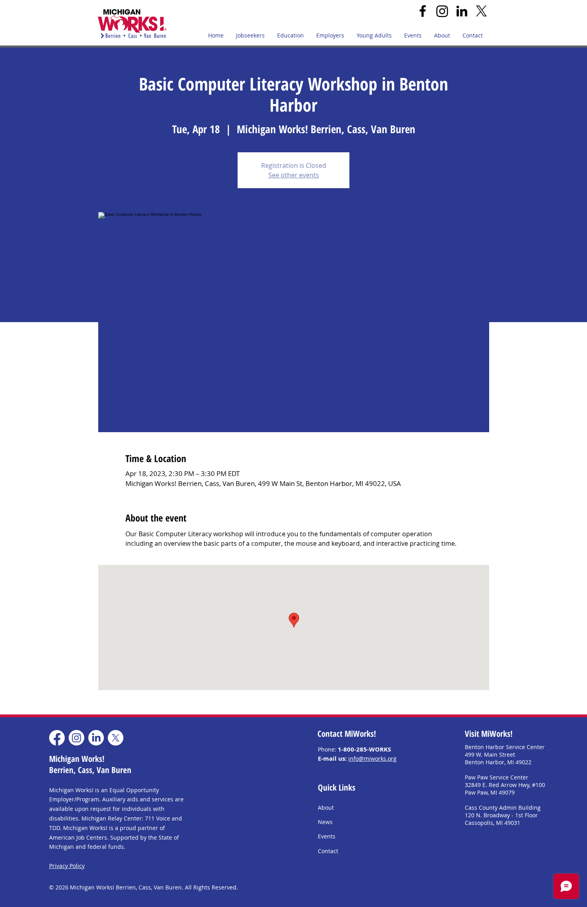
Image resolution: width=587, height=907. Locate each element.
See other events (293, 175)
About (326, 807)
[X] (481, 11)
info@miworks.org (372, 758)
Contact (328, 851)
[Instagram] (442, 11)
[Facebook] (422, 11)
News (325, 822)
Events (326, 836)
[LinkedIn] (462, 11)
